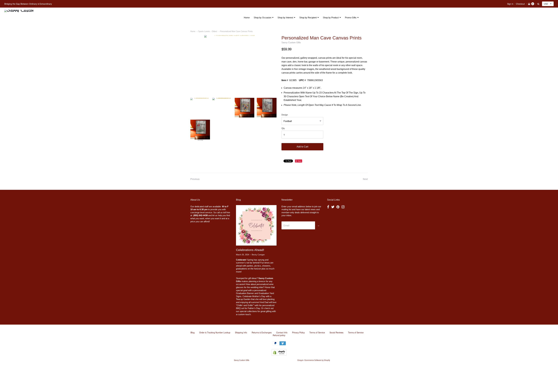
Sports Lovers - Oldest (207, 31)
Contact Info (281, 332)
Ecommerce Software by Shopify (317, 360)
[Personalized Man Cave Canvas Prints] (233, 64)
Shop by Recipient (308, 17)
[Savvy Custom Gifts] (18, 17)
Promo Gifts (350, 17)
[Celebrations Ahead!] (256, 225)
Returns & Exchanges (262, 332)
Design (284, 115)
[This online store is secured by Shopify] (279, 354)
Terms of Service (317, 332)
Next (365, 179)
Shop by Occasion (262, 17)
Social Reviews (336, 332)
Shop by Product (331, 17)
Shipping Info (241, 332)
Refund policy (279, 335)
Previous (195, 179)
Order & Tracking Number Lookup (214, 332)
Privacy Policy (298, 332)
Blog (193, 332)
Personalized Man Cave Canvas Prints (236, 31)
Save (300, 161)
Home (247, 17)
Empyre (300, 360)
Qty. (283, 128)
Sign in (510, 3)
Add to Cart (302, 146)
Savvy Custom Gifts (291, 42)
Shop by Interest (285, 17)
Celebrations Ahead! (250, 250)
